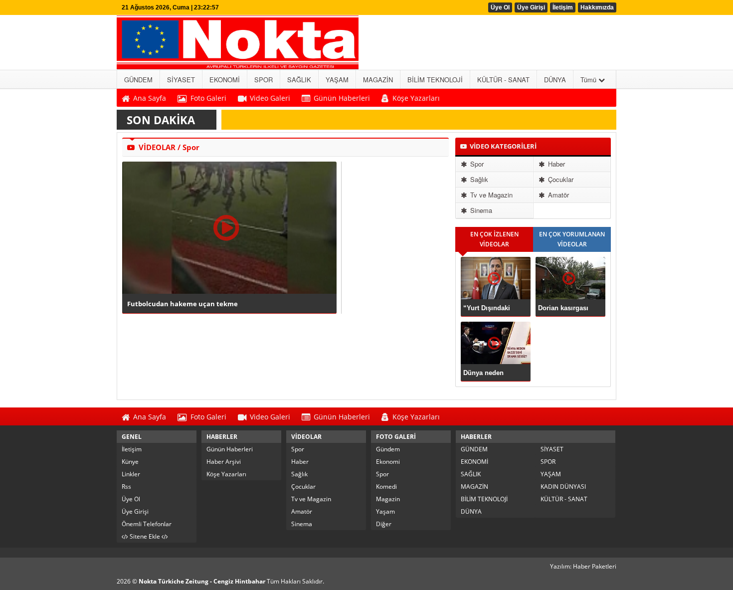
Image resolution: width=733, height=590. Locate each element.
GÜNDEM (474, 449)
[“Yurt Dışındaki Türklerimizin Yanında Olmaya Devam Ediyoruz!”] (496, 278)
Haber (555, 164)
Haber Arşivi (223, 461)
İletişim (562, 7)
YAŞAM (551, 474)
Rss (126, 486)
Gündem (388, 449)
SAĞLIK (471, 474)
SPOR (548, 461)
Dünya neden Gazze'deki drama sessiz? (490, 373)
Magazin (388, 499)
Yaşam (385, 511)
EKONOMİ (474, 461)
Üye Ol (500, 7)
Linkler (131, 474)
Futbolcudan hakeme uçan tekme (182, 303)
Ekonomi (388, 461)
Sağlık (478, 179)
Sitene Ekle (145, 536)
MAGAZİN (474, 486)
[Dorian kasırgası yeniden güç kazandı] (570, 278)
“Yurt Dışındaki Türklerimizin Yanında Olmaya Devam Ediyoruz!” (491, 308)
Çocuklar (559, 179)
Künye (130, 461)
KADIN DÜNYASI (563, 486)
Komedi (386, 486)
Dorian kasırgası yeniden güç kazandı (570, 308)
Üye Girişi (531, 7)
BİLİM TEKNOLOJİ (484, 499)
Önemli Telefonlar (147, 524)
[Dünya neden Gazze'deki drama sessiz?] (496, 343)
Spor (476, 164)
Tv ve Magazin (490, 194)
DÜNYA (471, 511)
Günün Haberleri (229, 449)
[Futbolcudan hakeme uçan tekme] (229, 228)
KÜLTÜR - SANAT (564, 499)
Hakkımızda (597, 7)
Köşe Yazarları (226, 474)
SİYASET (552, 449)
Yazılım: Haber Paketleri (583, 566)
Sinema (480, 210)
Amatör (557, 194)
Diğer (383, 524)
